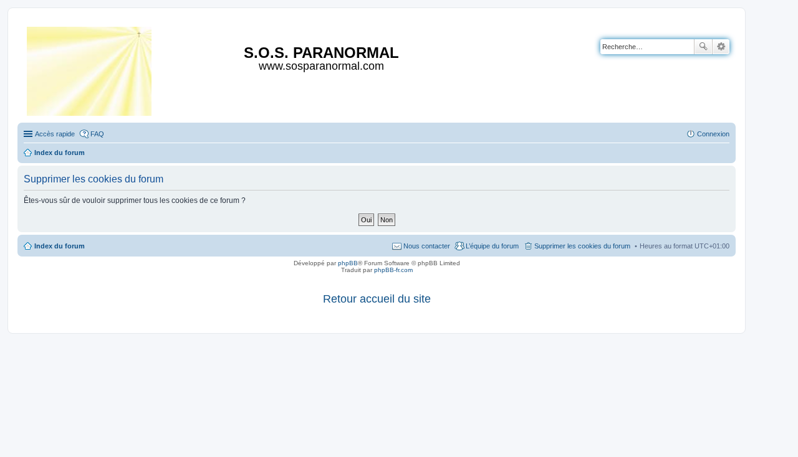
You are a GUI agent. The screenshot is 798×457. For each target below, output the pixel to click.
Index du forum (59, 246)
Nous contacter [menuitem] (426, 246)
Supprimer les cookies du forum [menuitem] (582, 246)
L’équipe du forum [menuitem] (492, 246)
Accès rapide (55, 134)
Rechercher (703, 46)
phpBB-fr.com (393, 269)
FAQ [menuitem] (97, 134)
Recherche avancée (721, 46)
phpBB (348, 263)
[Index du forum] (90, 69)
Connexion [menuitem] (713, 134)
